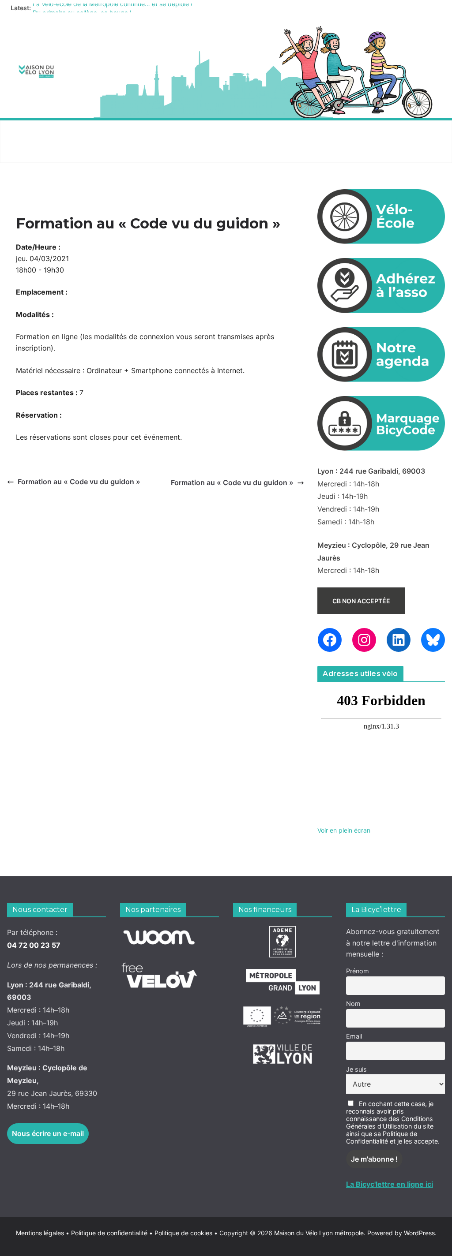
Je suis (356, 1069)
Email (354, 1036)
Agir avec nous (39, 131)
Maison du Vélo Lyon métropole (319, 1233)
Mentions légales (42, 1233)
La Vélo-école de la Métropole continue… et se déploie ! (112, 7)
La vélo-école (247, 131)
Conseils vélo (177, 131)
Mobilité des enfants (49, 152)
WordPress (419, 1233)
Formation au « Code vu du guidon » (79, 481)
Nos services (109, 131)
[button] (69, 131)
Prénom (357, 971)
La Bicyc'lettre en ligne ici (389, 1184)
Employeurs (314, 131)
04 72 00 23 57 (33, 945)
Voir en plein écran (343, 830)
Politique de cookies (180, 1233)
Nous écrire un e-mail (48, 1133)
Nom (353, 1003)
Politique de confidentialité (110, 1233)
